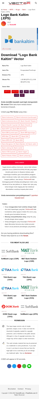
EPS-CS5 (15, 91)
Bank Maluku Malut (9, 155)
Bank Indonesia (7, 117)
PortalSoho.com (30, 393)
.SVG (32, 91)
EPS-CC (7, 91)
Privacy (28, 389)
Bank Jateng (6, 148)
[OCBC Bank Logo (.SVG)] (10, 306)
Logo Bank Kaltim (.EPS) (14, 16)
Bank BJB (19, 140)
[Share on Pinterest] (19, 366)
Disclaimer (12, 389)
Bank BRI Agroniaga (28, 132)
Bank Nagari (22, 152)
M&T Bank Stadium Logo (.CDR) (29, 260)
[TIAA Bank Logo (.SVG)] (10, 269)
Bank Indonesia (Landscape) (26, 117)
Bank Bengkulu (7, 144)
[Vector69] (19, 3)
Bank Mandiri (26, 125)
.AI (21, 91)
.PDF (22, 95)
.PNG (26, 91)
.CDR (16, 95)
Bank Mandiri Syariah (10, 125)
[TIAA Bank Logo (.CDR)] (10, 288)
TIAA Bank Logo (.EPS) (29, 278)
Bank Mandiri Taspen (28, 121)
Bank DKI (25, 136)
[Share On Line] (29, 366)
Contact (21, 389)
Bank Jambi (18, 148)
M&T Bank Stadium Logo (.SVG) (29, 297)
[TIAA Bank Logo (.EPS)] (29, 269)
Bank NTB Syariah (8, 152)
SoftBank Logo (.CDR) (10, 259)
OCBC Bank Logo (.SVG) (10, 315)
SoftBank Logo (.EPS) (29, 314)
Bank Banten (20, 144)
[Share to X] (14, 366)
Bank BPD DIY (7, 140)
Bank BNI (15, 136)
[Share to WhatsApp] (24, 366)
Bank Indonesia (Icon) (10, 121)
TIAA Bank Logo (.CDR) (9, 297)
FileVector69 (27, 179)
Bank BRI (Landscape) (10, 132)
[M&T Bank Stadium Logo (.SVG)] (29, 288)
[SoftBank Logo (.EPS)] (29, 306)
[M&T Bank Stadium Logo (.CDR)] (29, 251)
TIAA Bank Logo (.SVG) (9, 278)
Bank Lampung (25, 155)
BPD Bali (5, 136)
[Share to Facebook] (9, 366)
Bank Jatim (32, 144)
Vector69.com (20, 393)
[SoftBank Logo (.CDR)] (10, 251)
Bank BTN (5, 129)
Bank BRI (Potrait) (19, 129)
